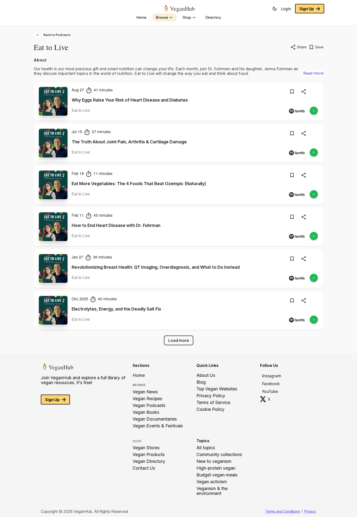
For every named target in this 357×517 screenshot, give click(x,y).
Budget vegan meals (217, 475)
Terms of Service (213, 402)
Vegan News (145, 391)
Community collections (219, 454)
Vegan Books (146, 412)
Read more (313, 73)
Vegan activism (211, 481)
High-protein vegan (215, 468)
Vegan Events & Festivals (158, 425)
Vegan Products (149, 454)
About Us (205, 375)
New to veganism (213, 461)
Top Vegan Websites (216, 389)
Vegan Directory (149, 461)
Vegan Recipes (147, 398)
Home (139, 375)
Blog (201, 382)
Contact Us (144, 468)
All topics (205, 447)
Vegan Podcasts (149, 405)
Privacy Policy (210, 395)
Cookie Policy (210, 409)
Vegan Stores (146, 447)
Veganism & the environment (212, 491)
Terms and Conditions (282, 511)
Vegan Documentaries (155, 419)
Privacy (310, 511)
